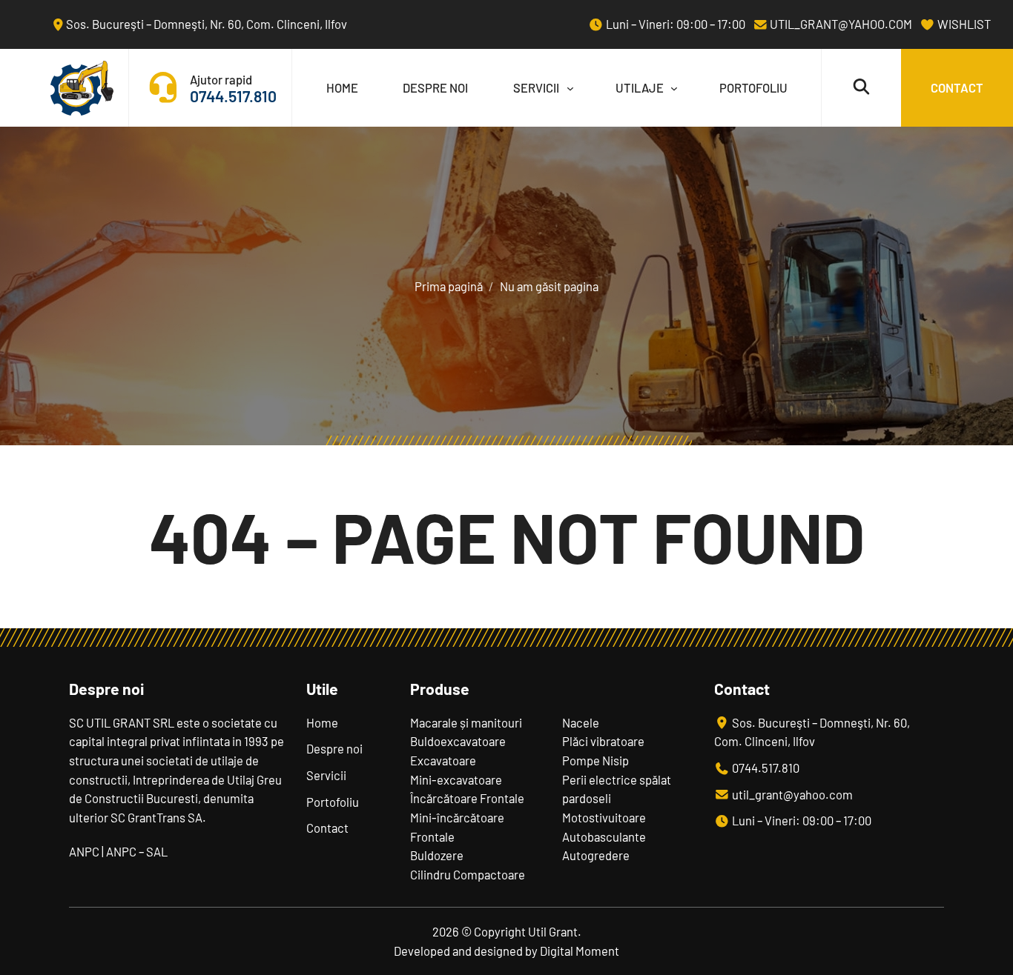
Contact (957, 87)
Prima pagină (449, 286)
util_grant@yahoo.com (840, 23)
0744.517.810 (233, 96)
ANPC (84, 851)
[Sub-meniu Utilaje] (670, 88)
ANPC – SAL (137, 851)
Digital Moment (579, 950)
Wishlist (963, 23)
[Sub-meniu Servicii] (566, 88)
